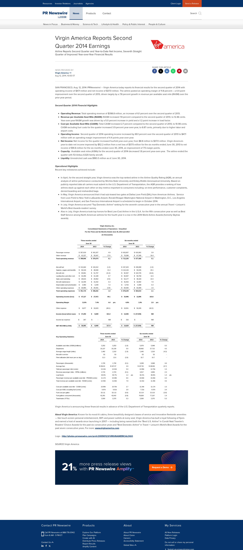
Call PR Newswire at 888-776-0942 (60, 532)
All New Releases (172, 532)
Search (193, 13)
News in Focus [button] (50, 24)
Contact (107, 13)
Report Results (89, 543)
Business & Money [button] (70, 24)
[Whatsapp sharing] (173, 71)
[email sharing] (185, 71)
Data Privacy (170, 538)
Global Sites (129, 545)
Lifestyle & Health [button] (110, 24)
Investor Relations (63, 3)
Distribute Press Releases (94, 540)
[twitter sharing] (160, 71)
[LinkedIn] (42, 545)
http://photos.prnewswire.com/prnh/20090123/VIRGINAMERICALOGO (97, 436)
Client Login (176, 3)
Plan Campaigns (89, 535)
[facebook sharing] (154, 71)
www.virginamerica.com (107, 428)
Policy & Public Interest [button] (133, 24)
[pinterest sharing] (179, 71)
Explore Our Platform (92, 532)
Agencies (90, 3)
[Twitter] (49, 545)
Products (91, 13)
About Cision (129, 535)
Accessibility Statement (134, 540)
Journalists (78, 3)
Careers (127, 538)
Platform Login (171, 535)
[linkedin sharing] (167, 71)
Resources (47, 3)
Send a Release (192, 3)
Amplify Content (89, 546)
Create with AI (89, 538)
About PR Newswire (132, 532)
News (76, 13)
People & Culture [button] (157, 24)
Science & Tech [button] (90, 24)
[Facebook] (46, 545)
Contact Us (46, 542)
